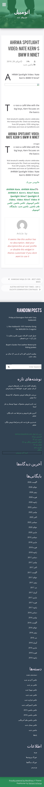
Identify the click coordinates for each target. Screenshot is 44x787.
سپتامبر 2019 (32, 537)
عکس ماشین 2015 (30, 710)
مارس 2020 (33, 532)
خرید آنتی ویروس (22, 453)
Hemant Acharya (35, 783)
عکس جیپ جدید (31, 695)
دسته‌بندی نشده (31, 675)
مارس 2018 (33, 542)
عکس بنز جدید (32, 685)
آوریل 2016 (33, 643)
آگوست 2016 (32, 623)
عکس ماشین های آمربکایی (27, 720)
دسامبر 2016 (32, 612)
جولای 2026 (33, 487)
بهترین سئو (38, 447)
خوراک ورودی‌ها (31, 757)
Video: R (35, 199)
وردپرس (34, 767)
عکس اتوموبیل (32, 202)
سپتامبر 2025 (32, 522)
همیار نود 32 (37, 444)
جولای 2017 (33, 577)
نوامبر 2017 (33, 562)
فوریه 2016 (33, 653)
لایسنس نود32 (37, 437)
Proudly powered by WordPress (21, 780)
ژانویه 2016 (33, 658)
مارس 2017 (33, 597)
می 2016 (33, 638)
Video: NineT (23, 199)
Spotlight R (33, 196)
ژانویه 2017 (33, 607)
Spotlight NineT (18, 196)
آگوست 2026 (32, 482)
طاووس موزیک (32, 182)
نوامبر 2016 (33, 617)
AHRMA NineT (28, 189)
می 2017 (33, 587)
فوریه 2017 (33, 602)
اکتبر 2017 (33, 567)
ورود (35, 752)
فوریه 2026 (33, 497)
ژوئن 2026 (33, 492)
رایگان (39, 450)
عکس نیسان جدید (31, 725)
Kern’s (22, 192)
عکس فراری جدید (31, 700)
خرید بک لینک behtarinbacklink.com (28, 434)
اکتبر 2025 (33, 517)
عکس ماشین (19, 202)
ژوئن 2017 (33, 582)
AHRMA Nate (13, 189)
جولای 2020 (33, 527)
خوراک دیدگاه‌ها (31, 762)
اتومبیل (22, 11)
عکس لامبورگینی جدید (29, 705)
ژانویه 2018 (33, 552)
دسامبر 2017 (32, 557)
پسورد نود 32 (37, 439)
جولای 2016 (33, 627)
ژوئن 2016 (33, 632)
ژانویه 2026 (33, 502)
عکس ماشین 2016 (30, 715)
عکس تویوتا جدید (31, 690)
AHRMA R (13, 192)
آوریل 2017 (33, 592)
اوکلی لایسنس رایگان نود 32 (32, 442)
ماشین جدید (28, 64)
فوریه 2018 (33, 547)
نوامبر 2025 (33, 512)
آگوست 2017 (32, 572)
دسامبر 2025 (32, 507)
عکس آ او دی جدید (30, 680)
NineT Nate (33, 192)
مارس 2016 (33, 648)
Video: (12, 199)
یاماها (35, 735)
